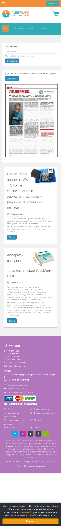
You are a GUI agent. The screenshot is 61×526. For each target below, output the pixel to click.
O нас (10, 409)
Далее (12, 237)
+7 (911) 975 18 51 (12, 356)
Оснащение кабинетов (45, 413)
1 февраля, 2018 (16, 282)
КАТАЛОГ (52, 3)
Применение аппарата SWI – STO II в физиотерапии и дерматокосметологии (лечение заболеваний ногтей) (25, 191)
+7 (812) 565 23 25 (12, 353)
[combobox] (31, 28)
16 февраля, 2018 (17, 214)
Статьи (10, 427)
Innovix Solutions (36, 466)
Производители (41, 409)
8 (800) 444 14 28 (11, 351)
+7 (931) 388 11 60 (12, 359)
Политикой (25, 512)
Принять (30, 521)
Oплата (37, 427)
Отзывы (37, 420)
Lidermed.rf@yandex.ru (14, 366)
